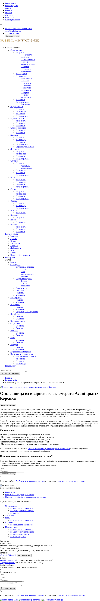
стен (23, 271)
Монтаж (14, 330)
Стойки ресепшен (18, 128)
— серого (25, 66)
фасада (24, 281)
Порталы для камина (25, 147)
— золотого (26, 88)
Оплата (8, 13)
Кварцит (14, 246)
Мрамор (14, 236)
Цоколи (13, 210)
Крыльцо (14, 215)
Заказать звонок (12, 36)
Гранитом (20, 293)
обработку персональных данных (30, 481)
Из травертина (22, 102)
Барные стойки (17, 118)
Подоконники (16, 107)
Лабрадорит (15, 248)
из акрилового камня (19, 534)
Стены (13, 189)
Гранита (19, 300)
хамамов (24, 276)
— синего (25, 95)
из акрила (14, 513)
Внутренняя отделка (25, 267)
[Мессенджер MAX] (9, 600)
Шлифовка (15, 314)
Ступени (14, 161)
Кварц (13, 253)
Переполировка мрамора (27, 312)
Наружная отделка (24, 279)
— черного (26, 69)
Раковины (25, 104)
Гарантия (9, 10)
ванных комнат (27, 274)
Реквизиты (10, 492)
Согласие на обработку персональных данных (25, 497)
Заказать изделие (8, 405)
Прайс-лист (10, 366)
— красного (26, 62)
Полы (12, 177)
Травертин (15, 243)
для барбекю (26, 71)
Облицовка (15, 264)
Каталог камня (11, 234)
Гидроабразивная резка (20, 352)
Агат (12, 250)
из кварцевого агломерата (21, 508)
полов (23, 269)
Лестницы (15, 149)
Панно (13, 220)
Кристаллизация (17, 321)
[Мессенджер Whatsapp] (52, 600)
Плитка (13, 224)
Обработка (15, 323)
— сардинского (28, 64)
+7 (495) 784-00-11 (13, 33)
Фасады (13, 201)
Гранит (13, 238)
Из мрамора (21, 76)
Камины (14, 135)
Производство (11, 5)
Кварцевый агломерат (20, 255)
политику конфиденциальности (71, 481)
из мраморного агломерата (22, 510)
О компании (10, 3)
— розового (26, 90)
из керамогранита (18, 536)
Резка (12, 337)
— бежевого (26, 55)
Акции (8, 8)
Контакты (9, 17)
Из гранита (21, 52)
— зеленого (26, 85)
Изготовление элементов (21, 354)
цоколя (24, 283)
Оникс (13, 241)
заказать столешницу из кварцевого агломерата (49, 448)
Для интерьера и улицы (26, 356)
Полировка (15, 304)
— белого (25, 57)
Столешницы (16, 50)
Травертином (21, 288)
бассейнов (25, 286)
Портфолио (10, 257)
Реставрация (15, 297)
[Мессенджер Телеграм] (30, 600)
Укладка (14, 345)
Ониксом (20, 290)
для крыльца (26, 168)
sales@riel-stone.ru (8, 560)
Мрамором (20, 295)
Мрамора (20, 302)
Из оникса (20, 99)
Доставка (9, 15)
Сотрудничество (12, 20)
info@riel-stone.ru (7, 562)
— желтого (26, 83)
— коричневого (28, 59)
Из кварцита (21, 74)
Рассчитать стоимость (10, 373)
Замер (13, 262)
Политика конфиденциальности (19, 495)
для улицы (25, 165)
